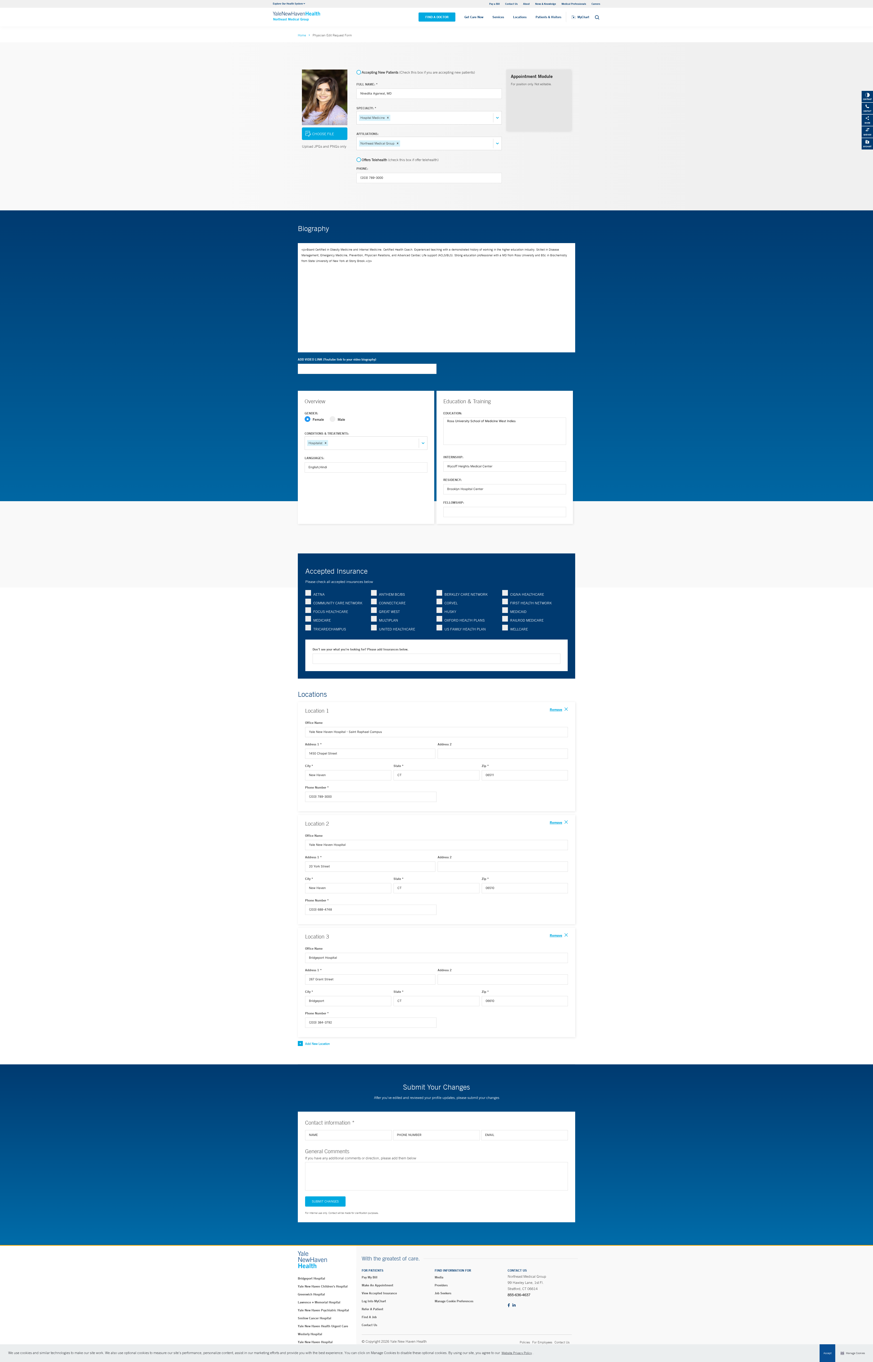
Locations (520, 17)
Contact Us (511, 3)
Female (318, 419)
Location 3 (317, 936)
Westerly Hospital (310, 1334)
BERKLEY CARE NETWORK (466, 594)
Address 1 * (313, 744)
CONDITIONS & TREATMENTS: (327, 433)
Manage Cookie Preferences (454, 1301)
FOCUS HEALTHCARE (330, 611)
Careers (596, 3)
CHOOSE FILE (323, 134)
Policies (525, 1342)
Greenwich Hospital (311, 1294)
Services (498, 17)
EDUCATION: (452, 413)
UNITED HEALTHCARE (397, 629)
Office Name (314, 723)
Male (341, 419)
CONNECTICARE (392, 603)
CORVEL (451, 603)
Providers (441, 1285)
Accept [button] (827, 1353)
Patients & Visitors (548, 17)
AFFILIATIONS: (367, 134)
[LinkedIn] (514, 1306)
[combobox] (391, 118)
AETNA (319, 594)
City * (309, 766)
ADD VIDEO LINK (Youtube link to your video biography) (337, 359)
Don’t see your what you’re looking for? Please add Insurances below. (360, 649)
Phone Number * (317, 787)
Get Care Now (473, 17)
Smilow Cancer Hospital (314, 1318)
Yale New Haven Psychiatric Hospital (323, 1310)
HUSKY (450, 611)
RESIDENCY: (452, 480)
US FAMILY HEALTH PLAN (465, 629)
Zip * (485, 766)
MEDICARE (322, 620)
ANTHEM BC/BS (392, 594)
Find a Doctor (437, 17)
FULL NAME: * (367, 84)
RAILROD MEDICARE (527, 620)
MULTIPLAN (388, 620)
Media (439, 1277)
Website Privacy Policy (517, 1353)
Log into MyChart (374, 1301)
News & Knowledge (545, 3)
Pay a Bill (494, 3)
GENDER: (311, 413)
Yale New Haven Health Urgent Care (323, 1326)
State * (399, 766)
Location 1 (317, 710)
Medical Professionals (574, 3)
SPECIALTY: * (366, 108)
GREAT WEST (389, 611)
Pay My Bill (369, 1277)
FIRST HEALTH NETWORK (531, 603)
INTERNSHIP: (453, 457)
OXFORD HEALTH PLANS (464, 620)
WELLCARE (519, 629)
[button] (853, 1353)
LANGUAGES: (314, 458)
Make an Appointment (377, 1285)
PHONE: (362, 169)
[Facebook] (509, 1306)
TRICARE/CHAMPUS (329, 629)
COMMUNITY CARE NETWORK (337, 603)
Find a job (369, 1317)
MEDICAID (518, 611)
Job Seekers (443, 1293)
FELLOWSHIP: (453, 502)
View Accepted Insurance (379, 1293)
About (526, 3)
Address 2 (445, 744)
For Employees (542, 1342)
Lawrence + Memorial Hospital (319, 1302)
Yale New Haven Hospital (315, 1342)
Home (302, 35)
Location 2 (317, 823)
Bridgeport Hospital (311, 1278)
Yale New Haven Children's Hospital (323, 1286)
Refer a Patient (372, 1309)
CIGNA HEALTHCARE (527, 594)
